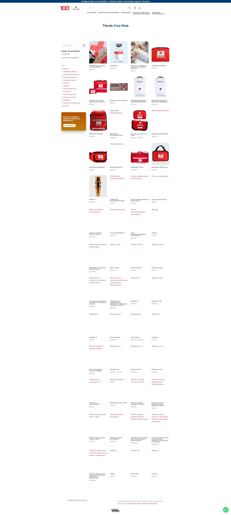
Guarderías (67, 100)
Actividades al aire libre (71, 74)
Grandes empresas (69, 80)
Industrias (66, 86)
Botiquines (126, 12)
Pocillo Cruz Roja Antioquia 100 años (141, 13)
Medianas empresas (69, 77)
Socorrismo (67, 91)
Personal (66, 69)
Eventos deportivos (69, 88)
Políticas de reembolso (158, 13)
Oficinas (66, 83)
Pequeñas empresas (70, 71)
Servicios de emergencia (71, 103)
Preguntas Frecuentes (133, 503)
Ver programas (69, 125)
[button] (225, 509)
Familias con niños (69, 97)
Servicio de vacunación (108, 12)
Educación (91, 12)
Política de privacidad (149, 503)
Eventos (66, 105)
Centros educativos (69, 94)
